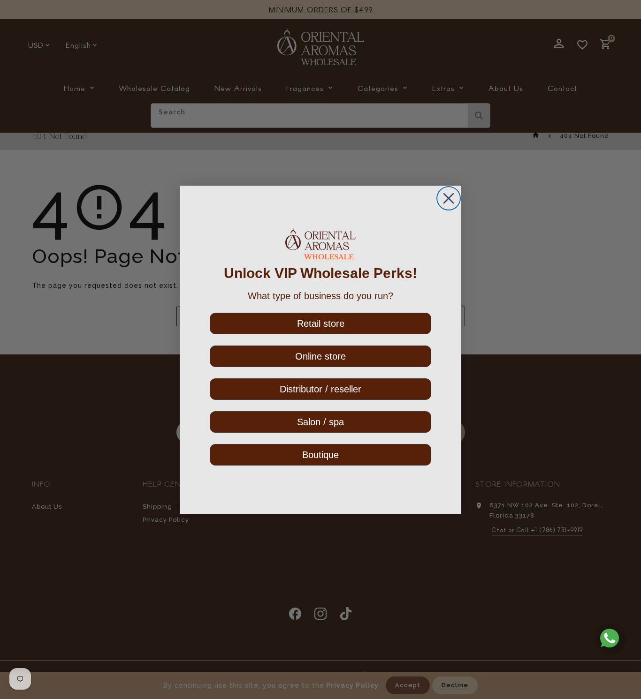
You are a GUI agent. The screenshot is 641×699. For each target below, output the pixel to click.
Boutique (320, 454)
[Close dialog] (448, 198)
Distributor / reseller (320, 388)
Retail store (320, 323)
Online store (320, 356)
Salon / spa (320, 421)
